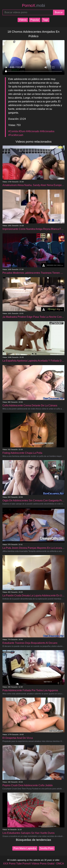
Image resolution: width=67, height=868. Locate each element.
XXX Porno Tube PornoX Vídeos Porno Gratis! (28, 863)
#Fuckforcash (15, 135)
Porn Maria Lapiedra (25, 848)
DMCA (60, 863)
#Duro (22, 131)
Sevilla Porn (46, 848)
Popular (34, 20)
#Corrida (13, 131)
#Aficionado (32, 131)
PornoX (33, 5)
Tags (45, 20)
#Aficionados (47, 131)
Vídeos (23, 20)
